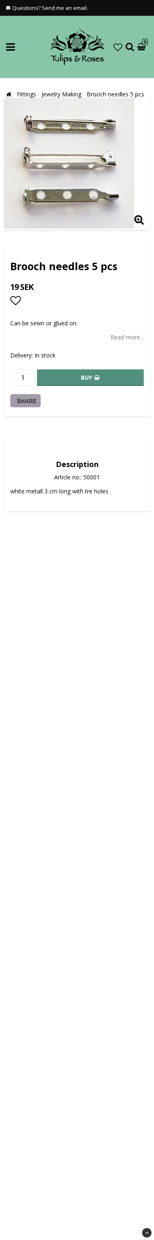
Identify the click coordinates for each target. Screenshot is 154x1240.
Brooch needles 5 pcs (115, 94)
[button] (117, 47)
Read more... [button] (127, 337)
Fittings (26, 94)
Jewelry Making (61, 94)
